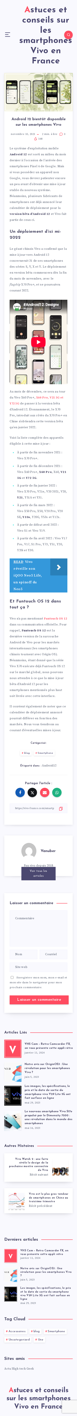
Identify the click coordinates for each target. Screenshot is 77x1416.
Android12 (49, 766)
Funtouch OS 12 (55, 619)
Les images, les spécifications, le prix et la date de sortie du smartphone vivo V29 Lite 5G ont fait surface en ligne (48, 1092)
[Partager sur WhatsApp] (57, 792)
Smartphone (45, 753)
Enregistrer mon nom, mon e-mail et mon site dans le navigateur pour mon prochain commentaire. (38, 982)
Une (41, 1339)
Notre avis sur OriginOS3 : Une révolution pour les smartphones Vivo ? (47, 1068)
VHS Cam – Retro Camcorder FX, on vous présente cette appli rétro (49, 1046)
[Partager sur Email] (44, 792)
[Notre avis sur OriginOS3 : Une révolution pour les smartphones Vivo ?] (12, 1071)
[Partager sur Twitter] (32, 792)
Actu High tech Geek (19, 1369)
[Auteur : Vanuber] (28, 850)
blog (27, 753)
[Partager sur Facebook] (20, 792)
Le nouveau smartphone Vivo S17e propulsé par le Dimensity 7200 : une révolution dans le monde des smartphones (48, 1117)
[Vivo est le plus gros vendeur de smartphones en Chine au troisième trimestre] (38, 1200)
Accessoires (17, 1331)
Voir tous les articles (38, 873)
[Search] (68, 35)
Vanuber (48, 851)
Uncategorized (19, 1339)
